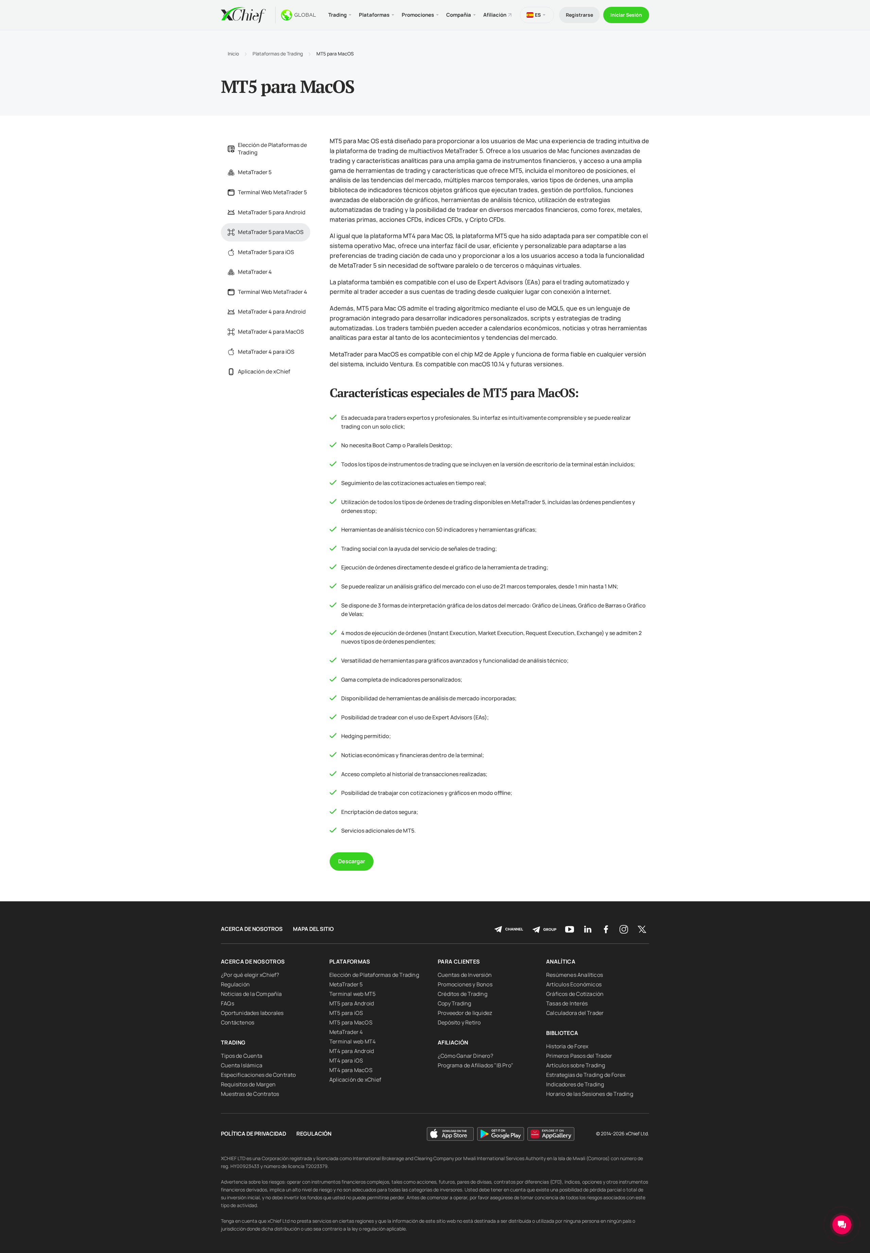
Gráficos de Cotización (575, 994)
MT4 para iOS (346, 1060)
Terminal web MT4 (352, 1041)
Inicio (233, 54)
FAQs (227, 1003)
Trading (233, 1042)
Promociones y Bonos (465, 984)
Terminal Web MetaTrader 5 (272, 192)
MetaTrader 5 (255, 172)
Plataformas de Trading (278, 54)
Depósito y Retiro (459, 1022)
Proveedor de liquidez (465, 1013)
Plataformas (349, 961)
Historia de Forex (567, 1046)
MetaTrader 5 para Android (272, 212)
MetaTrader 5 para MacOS (270, 232)
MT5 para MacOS (350, 1022)
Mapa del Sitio (313, 929)
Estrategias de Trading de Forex (585, 1075)
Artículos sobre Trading (575, 1065)
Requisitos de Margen (248, 1084)
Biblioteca (562, 1033)
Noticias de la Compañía (251, 994)
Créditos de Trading (462, 994)
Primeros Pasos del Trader (579, 1055)
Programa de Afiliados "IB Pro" (475, 1065)
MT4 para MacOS (350, 1070)
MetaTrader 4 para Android (272, 311)
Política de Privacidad (253, 1133)
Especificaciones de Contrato (258, 1075)
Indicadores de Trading (575, 1084)
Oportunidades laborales (252, 1013)
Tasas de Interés (567, 1003)
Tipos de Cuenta (241, 1055)
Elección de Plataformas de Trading (272, 148)
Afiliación (494, 14)
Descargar (351, 861)
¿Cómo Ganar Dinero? (465, 1055)
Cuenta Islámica (241, 1065)
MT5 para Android (351, 1003)
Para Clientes (459, 961)
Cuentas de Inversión (465, 975)
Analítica (560, 961)
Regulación (235, 984)
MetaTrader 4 (255, 271)
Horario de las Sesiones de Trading (589, 1094)
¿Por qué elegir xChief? (250, 975)
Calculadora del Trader (575, 1013)
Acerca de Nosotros (252, 929)
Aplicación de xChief (264, 371)
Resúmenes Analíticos (574, 975)
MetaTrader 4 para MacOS (271, 331)
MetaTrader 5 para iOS (266, 252)
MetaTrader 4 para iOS (266, 351)
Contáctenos (237, 1022)
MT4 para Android (351, 1051)
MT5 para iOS (346, 1013)
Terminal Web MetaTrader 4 (272, 292)
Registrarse (579, 15)
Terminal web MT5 (352, 994)
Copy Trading (454, 1003)
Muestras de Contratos (250, 1094)
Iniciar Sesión (626, 15)
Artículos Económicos (574, 984)
